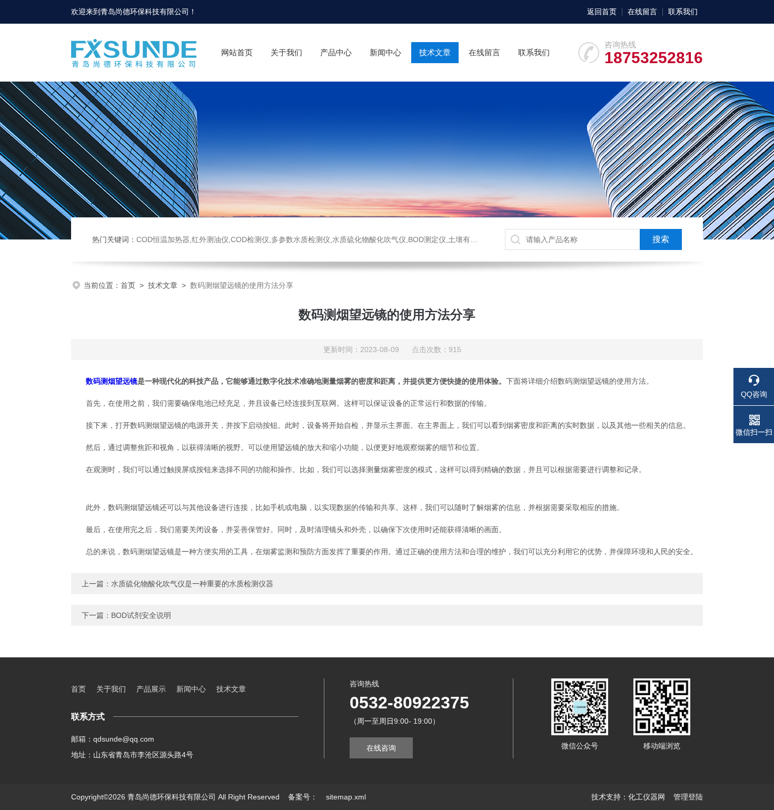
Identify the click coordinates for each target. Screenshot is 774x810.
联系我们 (683, 11)
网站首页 (237, 52)
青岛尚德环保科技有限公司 (145, 11)
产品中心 (336, 52)
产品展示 (151, 689)
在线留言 (642, 11)
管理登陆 (688, 797)
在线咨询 (381, 748)
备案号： (302, 797)
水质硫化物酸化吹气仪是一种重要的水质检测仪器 (192, 583)
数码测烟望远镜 (111, 381)
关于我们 (286, 52)
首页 (128, 285)
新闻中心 (385, 52)
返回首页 (602, 11)
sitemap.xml (346, 797)
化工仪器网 (646, 797)
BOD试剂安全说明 (141, 615)
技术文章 (435, 52)
